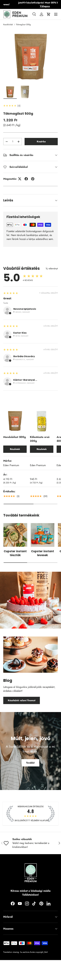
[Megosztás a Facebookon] (26, 179)
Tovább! (30, 762)
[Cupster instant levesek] (42, 535)
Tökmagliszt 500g (23, 24)
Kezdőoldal (8, 24)
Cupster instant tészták (15, 553)
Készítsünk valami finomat (21, 700)
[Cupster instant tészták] (15, 535)
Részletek (15, 449)
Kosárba (41, 141)
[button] (48, 14)
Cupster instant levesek (42, 553)
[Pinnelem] (32, 179)
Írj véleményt (52, 268)
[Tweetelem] (19, 179)
